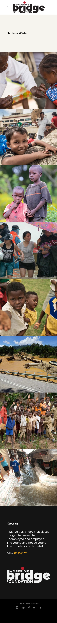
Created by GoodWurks (28, 603)
